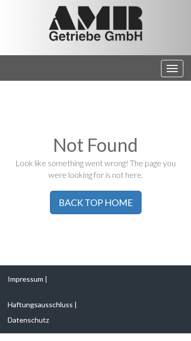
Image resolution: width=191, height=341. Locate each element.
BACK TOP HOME (96, 202)
